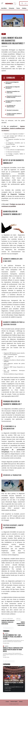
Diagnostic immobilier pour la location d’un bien (14, 97)
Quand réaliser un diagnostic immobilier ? (13, 87)
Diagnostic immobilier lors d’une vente (13, 92)
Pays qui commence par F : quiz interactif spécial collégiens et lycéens (12, 637)
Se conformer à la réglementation (11, 106)
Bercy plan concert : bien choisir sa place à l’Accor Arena (13, 682)
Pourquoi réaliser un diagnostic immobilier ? (13, 101)
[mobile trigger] (2, 3)
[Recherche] (22, 3)
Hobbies (6, 633)
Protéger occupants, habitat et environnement (14, 114)
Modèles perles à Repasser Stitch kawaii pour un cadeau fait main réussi (13, 649)
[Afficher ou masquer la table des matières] (19, 78)
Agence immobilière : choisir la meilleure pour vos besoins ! (13, 128)
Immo (4, 34)
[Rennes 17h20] (10, 3)
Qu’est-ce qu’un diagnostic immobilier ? (12, 83)
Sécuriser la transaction (12, 110)
